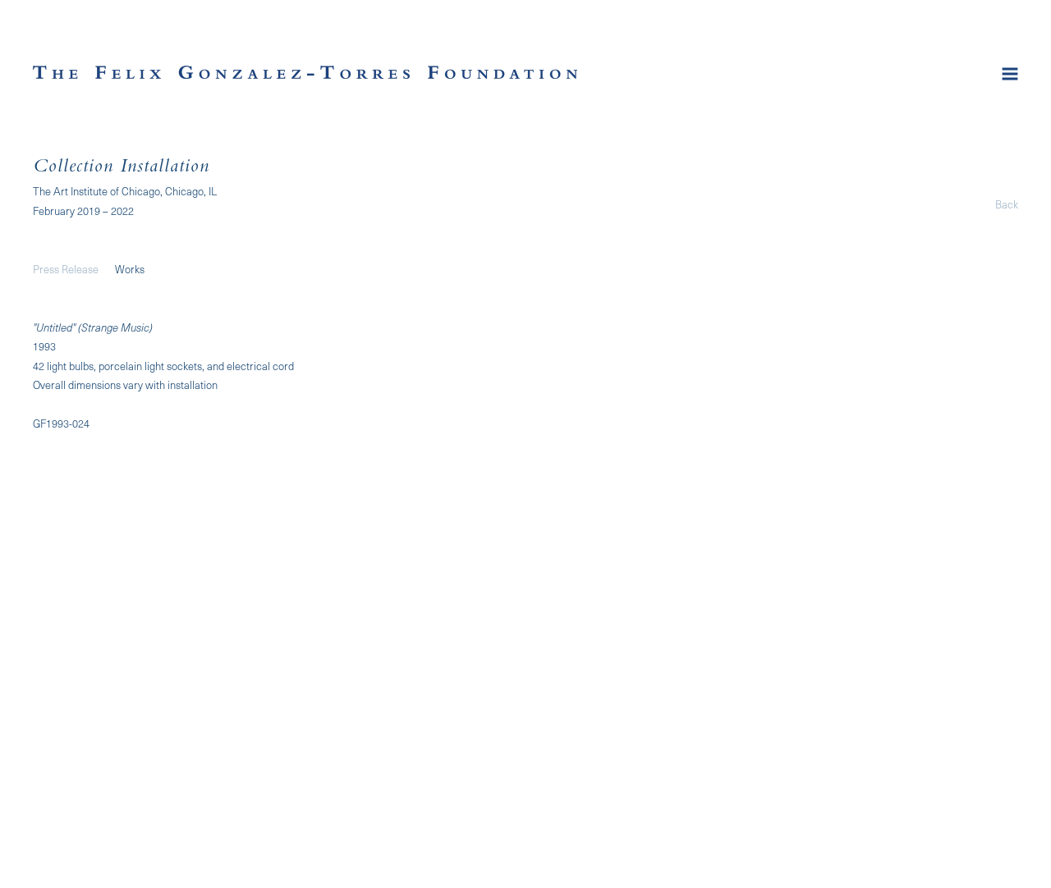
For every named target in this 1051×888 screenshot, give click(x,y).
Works (130, 269)
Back (1006, 204)
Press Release (66, 269)
